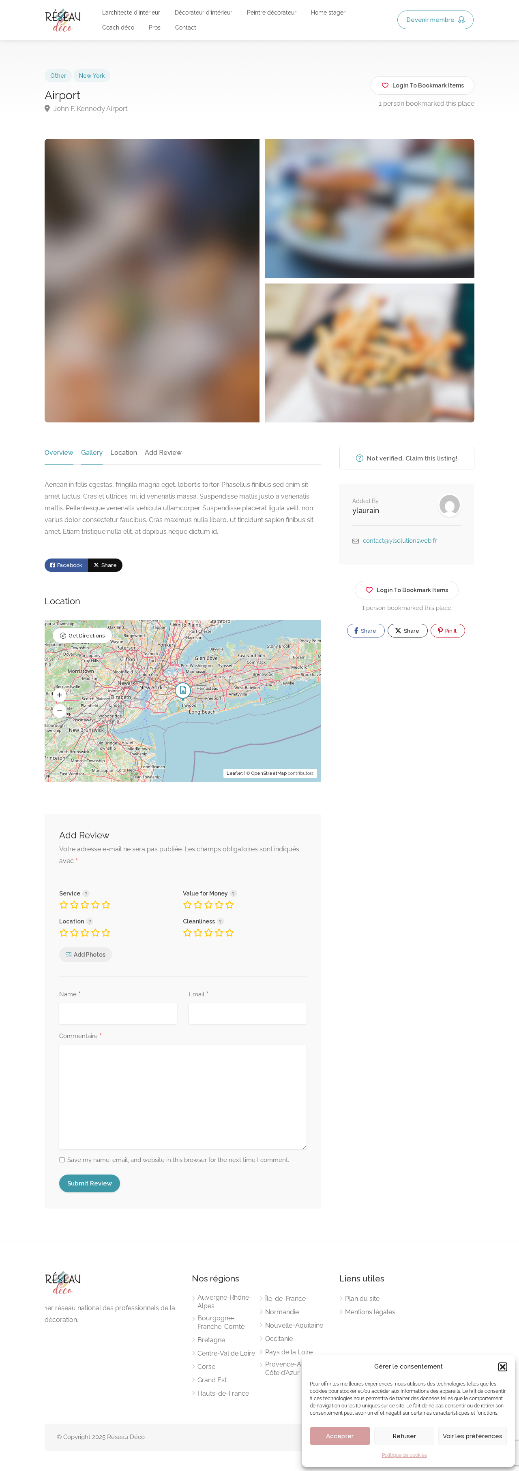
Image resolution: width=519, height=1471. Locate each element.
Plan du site (362, 1299)
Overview (59, 452)
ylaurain (365, 510)
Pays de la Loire (289, 1352)
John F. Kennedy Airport (90, 108)
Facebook (69, 565)
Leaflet (235, 773)
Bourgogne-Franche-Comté (220, 1322)
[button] (503, 1367)
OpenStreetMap (269, 773)
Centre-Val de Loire (226, 1353)
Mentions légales (370, 1312)
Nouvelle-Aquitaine (294, 1325)
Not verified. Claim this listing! (411, 458)
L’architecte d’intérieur (131, 12)
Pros (155, 27)
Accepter (340, 1436)
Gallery (92, 452)
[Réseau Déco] (63, 19)
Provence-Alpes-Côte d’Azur (291, 1368)
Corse (206, 1367)
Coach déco (118, 27)
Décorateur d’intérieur (203, 12)
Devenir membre (431, 19)
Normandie (282, 1312)
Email (198, 995)
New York (92, 75)
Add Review (163, 452)
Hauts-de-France (223, 1393)
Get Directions (87, 636)
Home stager (328, 12)
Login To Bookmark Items (412, 590)
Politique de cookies (404, 1455)
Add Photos (89, 954)
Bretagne (211, 1340)
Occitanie (279, 1339)
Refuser (404, 1436)
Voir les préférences (472, 1436)
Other (58, 75)
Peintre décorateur (271, 12)
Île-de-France (285, 1299)
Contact (185, 27)
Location (123, 452)
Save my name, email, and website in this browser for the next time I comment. (178, 1160)
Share (108, 565)
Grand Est (212, 1380)
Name (70, 995)
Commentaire (80, 1036)
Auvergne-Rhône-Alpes (224, 1302)
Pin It (450, 631)
